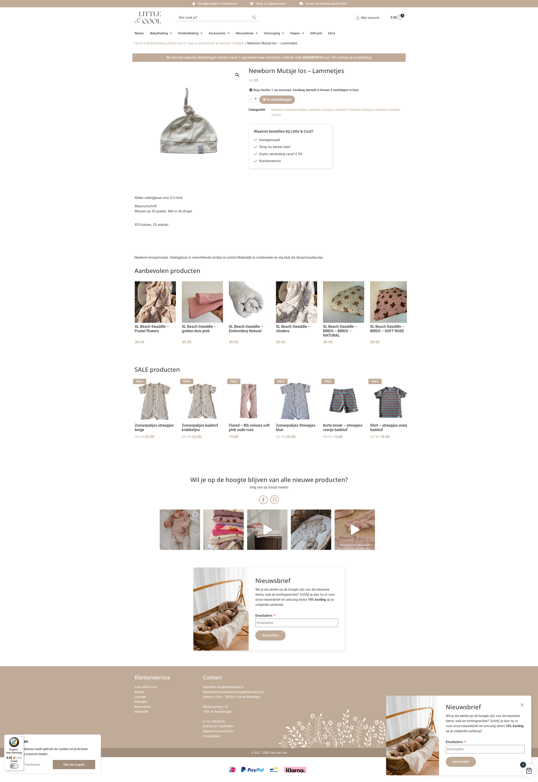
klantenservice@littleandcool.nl (243, 692)
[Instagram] (274, 499)
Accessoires (217, 33)
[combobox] (213, 17)
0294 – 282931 (225, 697)
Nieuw (139, 33)
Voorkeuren (32, 764)
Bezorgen (140, 702)
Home (138, 43)
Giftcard (316, 33)
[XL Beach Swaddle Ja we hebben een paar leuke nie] (223, 529)
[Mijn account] (358, 18)
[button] (237, 75)
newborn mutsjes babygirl (354, 110)
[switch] (14, 766)
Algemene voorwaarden (218, 731)
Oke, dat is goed (73, 764)
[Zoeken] (255, 17)
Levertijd (140, 697)
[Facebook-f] (263, 499)
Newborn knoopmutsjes (288, 110)
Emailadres (264, 616)
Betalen (139, 692)
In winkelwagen (279, 99)
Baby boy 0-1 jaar (181, 43)
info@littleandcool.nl (230, 687)
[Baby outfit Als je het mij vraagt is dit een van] (180, 529)
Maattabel (141, 711)
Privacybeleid (211, 736)
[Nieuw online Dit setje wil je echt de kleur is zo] (355, 529)
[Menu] (21, 737)
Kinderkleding (188, 33)
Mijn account (370, 18)
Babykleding (159, 33)
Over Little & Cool (145, 687)
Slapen (295, 33)
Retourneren (142, 707)
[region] (54, 754)
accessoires (206, 43)
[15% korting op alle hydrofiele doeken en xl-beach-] (267, 529)
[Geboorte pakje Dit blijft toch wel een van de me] (311, 529)
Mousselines (245, 33)
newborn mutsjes (231, 43)
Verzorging (272, 33)
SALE (331, 33)
